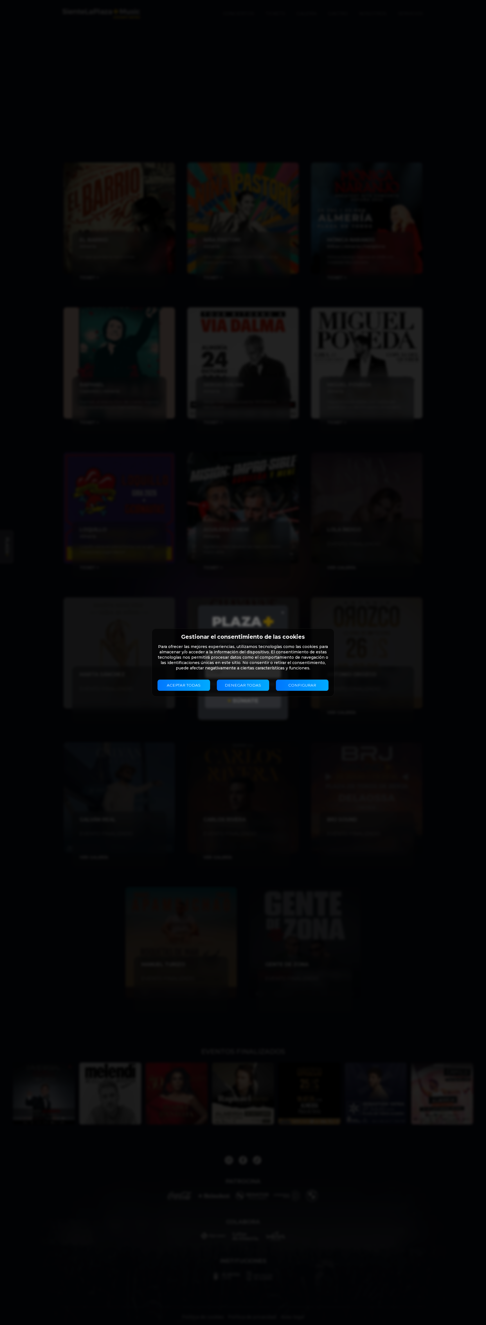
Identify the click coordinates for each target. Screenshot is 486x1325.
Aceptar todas (184, 685)
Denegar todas (243, 685)
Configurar (302, 685)
